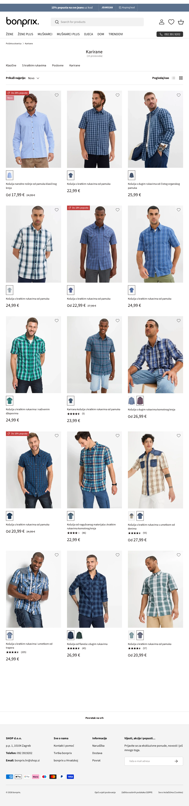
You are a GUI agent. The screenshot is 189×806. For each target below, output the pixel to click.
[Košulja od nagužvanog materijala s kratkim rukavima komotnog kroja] (94, 469)
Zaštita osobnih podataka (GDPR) (136, 792)
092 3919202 (19, 753)
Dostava (97, 753)
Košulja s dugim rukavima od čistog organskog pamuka (154, 186)
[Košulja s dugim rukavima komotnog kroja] (155, 354)
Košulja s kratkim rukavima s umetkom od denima (151, 527)
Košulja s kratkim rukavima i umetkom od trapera (29, 646)
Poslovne (57, 65)
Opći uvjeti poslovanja (105, 792)
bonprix (16, 792)
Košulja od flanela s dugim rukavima (87, 644)
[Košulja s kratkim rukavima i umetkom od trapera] (33, 589)
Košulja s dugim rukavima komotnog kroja (151, 409)
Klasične (11, 65)
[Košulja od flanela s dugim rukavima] (94, 589)
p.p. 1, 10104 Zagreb (18, 746)
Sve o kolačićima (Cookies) (170, 792)
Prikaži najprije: (16, 78)
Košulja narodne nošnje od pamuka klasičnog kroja (31, 186)
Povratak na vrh (94, 718)
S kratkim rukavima (34, 65)
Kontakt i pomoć (64, 746)
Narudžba (98, 746)
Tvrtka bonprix (63, 753)
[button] (181, 22)
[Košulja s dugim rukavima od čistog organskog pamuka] (155, 129)
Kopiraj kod (128, 7)
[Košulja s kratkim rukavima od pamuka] (94, 129)
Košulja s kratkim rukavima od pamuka (88, 184)
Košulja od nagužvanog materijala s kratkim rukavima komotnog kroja (91, 527)
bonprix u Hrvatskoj (66, 760)
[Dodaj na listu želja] (56, 95)
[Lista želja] (171, 22)
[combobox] (97, 22)
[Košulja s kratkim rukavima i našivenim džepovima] (33, 354)
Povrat (96, 760)
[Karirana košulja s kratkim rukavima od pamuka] (94, 354)
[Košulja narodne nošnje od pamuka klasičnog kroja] (33, 129)
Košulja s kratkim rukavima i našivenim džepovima (28, 411)
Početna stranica (13, 43)
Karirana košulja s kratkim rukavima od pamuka (93, 409)
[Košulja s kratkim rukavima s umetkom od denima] (155, 469)
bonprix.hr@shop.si (23, 760)
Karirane (29, 43)
